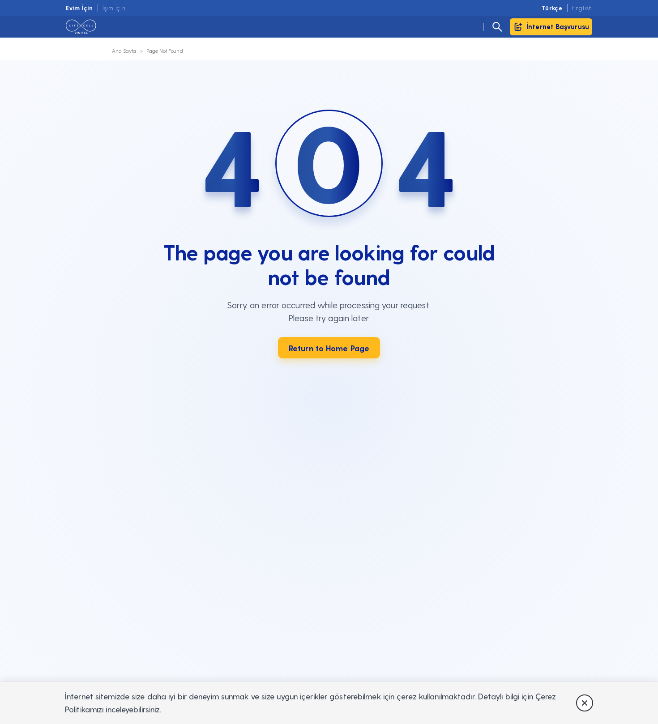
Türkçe (552, 8)
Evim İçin (79, 8)
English (582, 8)
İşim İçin (114, 8)
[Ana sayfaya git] (86, 27)
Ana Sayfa (124, 50)
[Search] (497, 27)
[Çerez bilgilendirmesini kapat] (584, 702)
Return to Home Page (329, 348)
